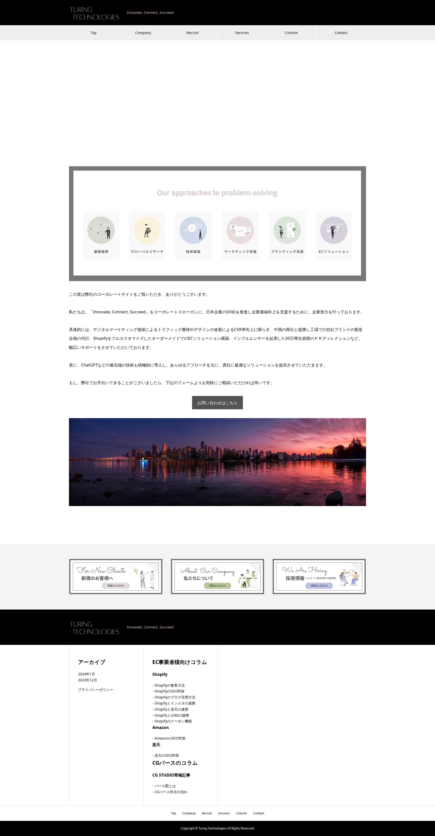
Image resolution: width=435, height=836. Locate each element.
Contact (341, 32)
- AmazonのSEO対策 (169, 738)
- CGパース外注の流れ (170, 791)
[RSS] (364, 627)
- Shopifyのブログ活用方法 (173, 697)
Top (94, 32)
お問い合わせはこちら (217, 403)
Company (143, 32)
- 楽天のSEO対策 (165, 755)
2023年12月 (87, 680)
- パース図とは (164, 785)
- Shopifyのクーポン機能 (172, 721)
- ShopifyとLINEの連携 (170, 715)
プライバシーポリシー (95, 689)
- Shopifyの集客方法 (168, 685)
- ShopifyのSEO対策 (168, 691)
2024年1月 (86, 674)
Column (291, 32)
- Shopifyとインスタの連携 (173, 703)
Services (242, 32)
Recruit (193, 32)
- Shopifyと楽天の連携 (170, 709)
